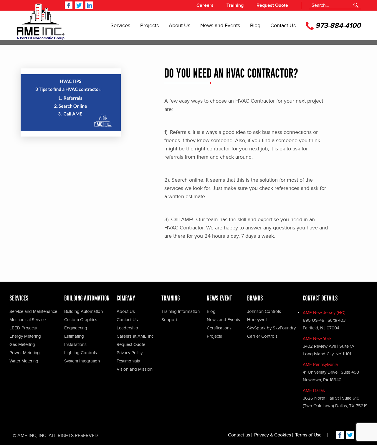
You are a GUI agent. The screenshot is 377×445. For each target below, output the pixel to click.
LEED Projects (23, 328)
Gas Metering (22, 344)
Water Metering (23, 361)
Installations (75, 344)
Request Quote (272, 5)
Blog (255, 25)
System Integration (82, 361)
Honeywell (257, 319)
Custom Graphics (80, 319)
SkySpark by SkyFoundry (271, 328)
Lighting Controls (80, 352)
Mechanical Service (27, 319)
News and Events (220, 25)
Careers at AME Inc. (135, 336)
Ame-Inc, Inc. (32, 436)
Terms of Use (308, 435)
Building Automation (83, 311)
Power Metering (24, 352)
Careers (205, 5)
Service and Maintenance (33, 311)
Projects (149, 25)
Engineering (75, 328)
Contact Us (283, 25)
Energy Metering (25, 336)
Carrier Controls (262, 336)
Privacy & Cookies (272, 435)
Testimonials (128, 361)
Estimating (74, 336)
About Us (179, 25)
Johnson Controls (264, 311)
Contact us (239, 435)
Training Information (180, 311)
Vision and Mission (135, 369)
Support (169, 319)
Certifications (219, 328)
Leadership (127, 328)
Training (235, 5)
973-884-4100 (337, 26)
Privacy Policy (130, 352)
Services (120, 25)
